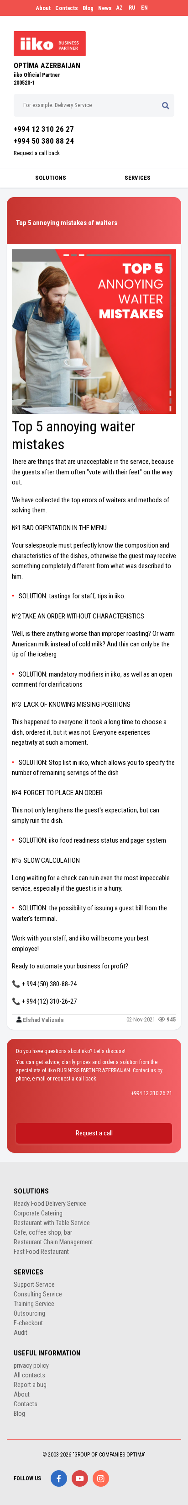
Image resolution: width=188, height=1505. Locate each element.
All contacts (29, 1375)
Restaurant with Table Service (52, 1222)
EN (144, 8)
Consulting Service (38, 1294)
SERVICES (138, 177)
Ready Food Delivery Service (50, 1203)
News (105, 8)
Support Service (34, 1284)
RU (132, 8)
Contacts (66, 8)
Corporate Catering (38, 1213)
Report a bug (30, 1384)
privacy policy (31, 1365)
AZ (119, 8)
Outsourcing (29, 1313)
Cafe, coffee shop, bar (43, 1232)
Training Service (34, 1303)
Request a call (94, 1133)
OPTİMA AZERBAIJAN (47, 65)
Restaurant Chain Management (53, 1242)
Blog (88, 8)
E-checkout (28, 1323)
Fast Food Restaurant (41, 1251)
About (43, 8)
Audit (20, 1332)
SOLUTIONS (50, 177)
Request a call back (37, 153)
